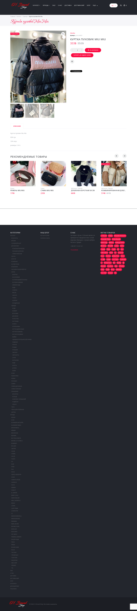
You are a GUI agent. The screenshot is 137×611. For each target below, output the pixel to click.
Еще (94, 5)
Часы (12, 407)
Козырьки (14, 261)
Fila (12, 469)
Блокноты (14, 238)
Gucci (13, 485)
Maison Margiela (16, 516)
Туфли (14, 298)
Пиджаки (15, 342)
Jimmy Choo (14, 495)
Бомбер (14, 311)
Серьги (14, 404)
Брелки (13, 240)
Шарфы (13, 412)
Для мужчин (15, 246)
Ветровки (15, 313)
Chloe (13, 456)
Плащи (14, 347)
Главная (12, 16)
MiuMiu (72, 33)
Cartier (13, 448)
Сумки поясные (16, 389)
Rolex (13, 550)
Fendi (12, 466)
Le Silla (103, 259)
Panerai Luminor (16, 537)
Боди (13, 308)
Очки (13, 373)
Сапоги (14, 295)
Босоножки (16, 277)
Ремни (12, 188)
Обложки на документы (18, 269)
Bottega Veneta (16, 438)
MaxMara (14, 521)
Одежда (25, 16)
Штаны (14, 368)
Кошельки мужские (18, 248)
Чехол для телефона (17, 409)
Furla (13, 472)
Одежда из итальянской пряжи (21, 339)
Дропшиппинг (14, 586)
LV (12, 513)
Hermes (13, 487)
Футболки (15, 360)
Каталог (36, 5)
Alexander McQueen (17, 422)
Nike (116, 266)
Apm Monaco (15, 427)
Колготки (15, 318)
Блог (88, 5)
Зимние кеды (16, 285)
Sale (53, 5)
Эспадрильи (16, 303)
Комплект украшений (19, 399)
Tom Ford (14, 557)
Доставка (68, 5)
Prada (13, 544)
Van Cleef (14, 563)
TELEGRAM (74, 250)
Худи (13, 362)
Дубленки (74, 188)
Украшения (14, 391)
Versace (13, 565)
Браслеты (15, 394)
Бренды (45, 5)
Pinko (13, 542)
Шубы (14, 370)
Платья (14, 344)
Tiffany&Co (14, 555)
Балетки (14, 274)
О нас (60, 5)
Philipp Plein (15, 539)
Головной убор (16, 243)
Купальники (16, 326)
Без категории (44, 235)
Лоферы (14, 290)
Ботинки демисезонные (19, 279)
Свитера (14, 352)
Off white (14, 534)
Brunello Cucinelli (17, 440)
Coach (13, 459)
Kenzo (13, 503)
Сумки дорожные (16, 386)
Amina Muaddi (116, 239)
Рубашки (15, 349)
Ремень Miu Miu (17, 190)
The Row (13, 552)
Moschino (14, 531)
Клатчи (13, 259)
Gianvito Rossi (15, 479)
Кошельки (14, 266)
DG (12, 461)
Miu (114, 263)
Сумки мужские (17, 253)
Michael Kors (15, 526)
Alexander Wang (16, 425)
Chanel (13, 453)
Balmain (13, 435)
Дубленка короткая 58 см (83, 190)
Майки (14, 337)
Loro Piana (14, 508)
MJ (123, 263)
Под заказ (13, 588)
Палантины (14, 376)
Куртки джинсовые (18, 329)
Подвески (15, 401)
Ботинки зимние (17, 282)
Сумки (42, 188)
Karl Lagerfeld (15, 500)
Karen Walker (15, 498)
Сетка (14, 357)
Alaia (12, 420)
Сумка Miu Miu (47, 190)
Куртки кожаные (17, 331)
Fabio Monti (104, 253)
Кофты (14, 324)
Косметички (15, 264)
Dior (12, 464)
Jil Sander (14, 492)
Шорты (14, 365)
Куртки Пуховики (17, 334)
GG (115, 253)
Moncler (14, 529)
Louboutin (14, 511)
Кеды (13, 287)
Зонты (13, 256)
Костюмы (15, 321)
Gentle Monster (16, 474)
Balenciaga (14, 433)
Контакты (13, 583)
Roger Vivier (15, 547)
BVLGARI (13, 446)
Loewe (13, 505)
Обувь (13, 272)
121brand (104, 236)
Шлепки (14, 300)
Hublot (13, 490)
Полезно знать (45, 238)
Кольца (14, 396)
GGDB (13, 477)
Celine (13, 451)
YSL (12, 568)
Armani (13, 430)
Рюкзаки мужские (18, 251)
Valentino (14, 560)
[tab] (17, 126)
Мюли (14, 292)
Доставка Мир (79, 5)
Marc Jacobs (15, 524)
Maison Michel (15, 518)
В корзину (94, 50)
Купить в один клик (82, 55)
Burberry (14, 443)
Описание (17, 126)
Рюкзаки (14, 381)
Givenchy (14, 482)
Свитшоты (15, 355)
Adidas (13, 417)
